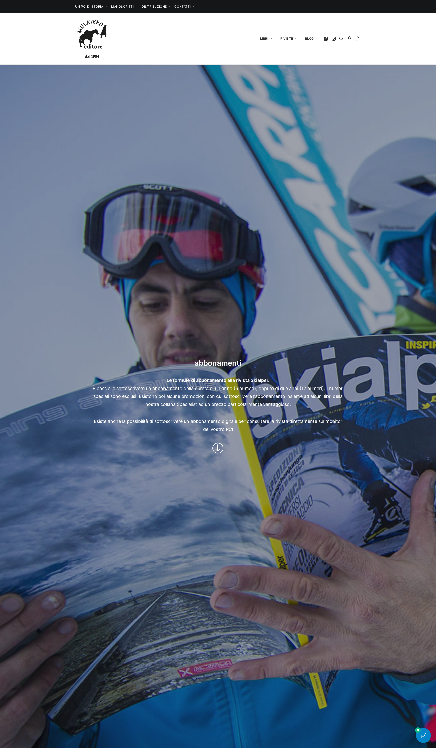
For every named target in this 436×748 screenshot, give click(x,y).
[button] (326, 38)
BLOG (309, 38)
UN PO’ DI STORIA (89, 6)
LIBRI (264, 38)
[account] (349, 38)
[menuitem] (90, 6)
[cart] (356, 38)
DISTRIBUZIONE (154, 6)
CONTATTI (182, 6)
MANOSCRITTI (122, 6)
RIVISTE (286, 38)
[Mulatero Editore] (92, 39)
